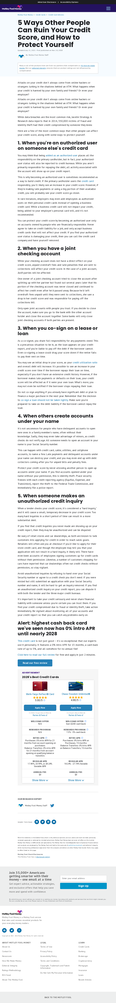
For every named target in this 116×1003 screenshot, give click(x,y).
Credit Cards (41, 15)
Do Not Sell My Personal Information (56, 973)
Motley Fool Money (25, 15)
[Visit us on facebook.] (5, 932)
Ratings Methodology (11, 970)
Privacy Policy (46, 951)
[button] (108, 9)
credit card (88, 181)
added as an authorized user (61, 155)
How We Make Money (11, 961)
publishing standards (75, 845)
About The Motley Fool (12, 979)
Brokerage (83, 956)
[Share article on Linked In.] (48, 824)
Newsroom (7, 956)
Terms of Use (46, 946)
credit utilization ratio (85, 362)
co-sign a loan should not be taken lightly (44, 400)
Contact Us (6, 951)
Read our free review (35, 662)
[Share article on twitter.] (42, 824)
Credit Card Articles (56, 15)
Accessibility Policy (48, 956)
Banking (82, 951)
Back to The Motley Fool (58, 997)
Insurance (83, 970)
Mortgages (83, 965)
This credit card (26, 640)
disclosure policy (43, 857)
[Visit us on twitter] (13, 932)
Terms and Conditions (49, 961)
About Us (6, 946)
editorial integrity (39, 68)
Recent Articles (85, 979)
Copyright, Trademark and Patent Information (54, 966)
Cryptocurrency (85, 961)
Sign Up (83, 886)
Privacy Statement (49, 901)
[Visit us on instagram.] (20, 932)
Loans (81, 975)
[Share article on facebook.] (37, 824)
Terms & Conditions (65, 901)
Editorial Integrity (10, 965)
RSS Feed (6, 975)
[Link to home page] (12, 8)
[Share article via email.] (54, 824)
